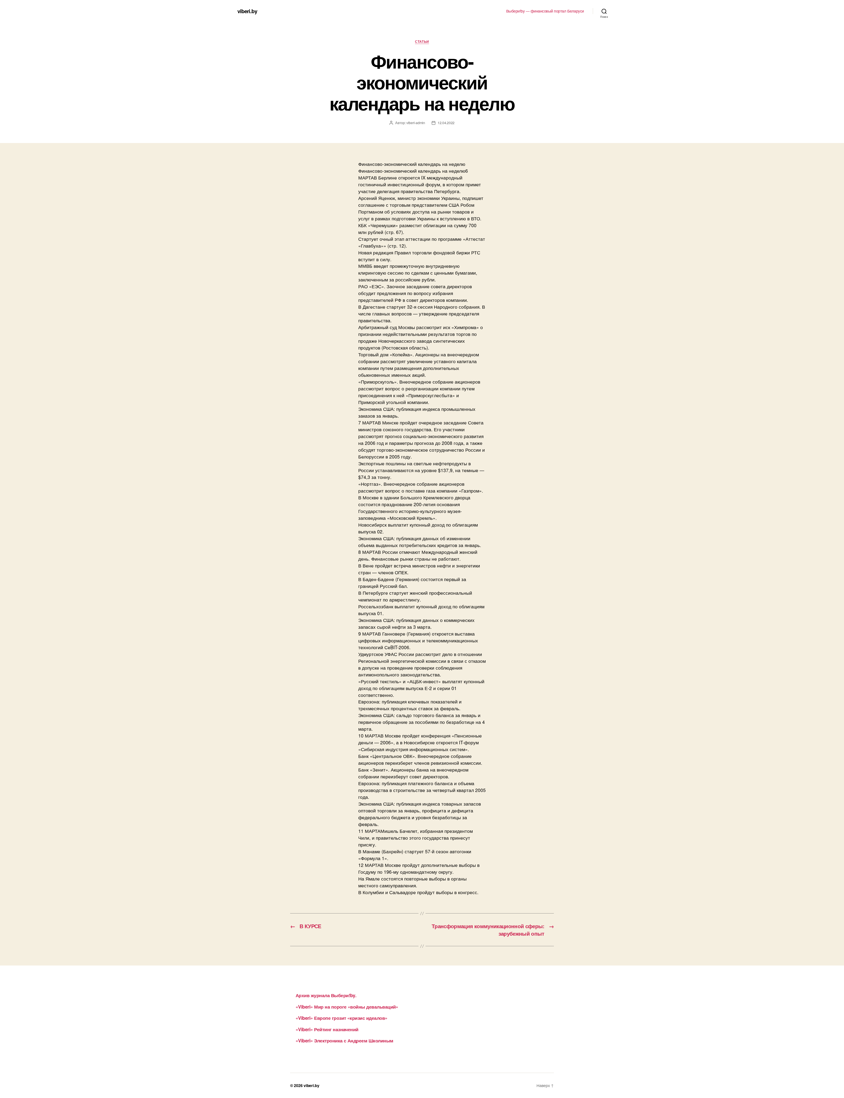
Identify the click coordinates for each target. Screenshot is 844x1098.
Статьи (422, 42)
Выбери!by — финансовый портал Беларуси (545, 11)
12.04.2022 (446, 122)
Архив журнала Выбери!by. (326, 995)
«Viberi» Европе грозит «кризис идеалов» (341, 1018)
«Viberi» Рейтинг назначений (327, 1029)
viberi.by (247, 11)
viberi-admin (415, 122)
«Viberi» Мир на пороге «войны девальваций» (347, 1006)
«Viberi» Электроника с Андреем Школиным (344, 1040)
